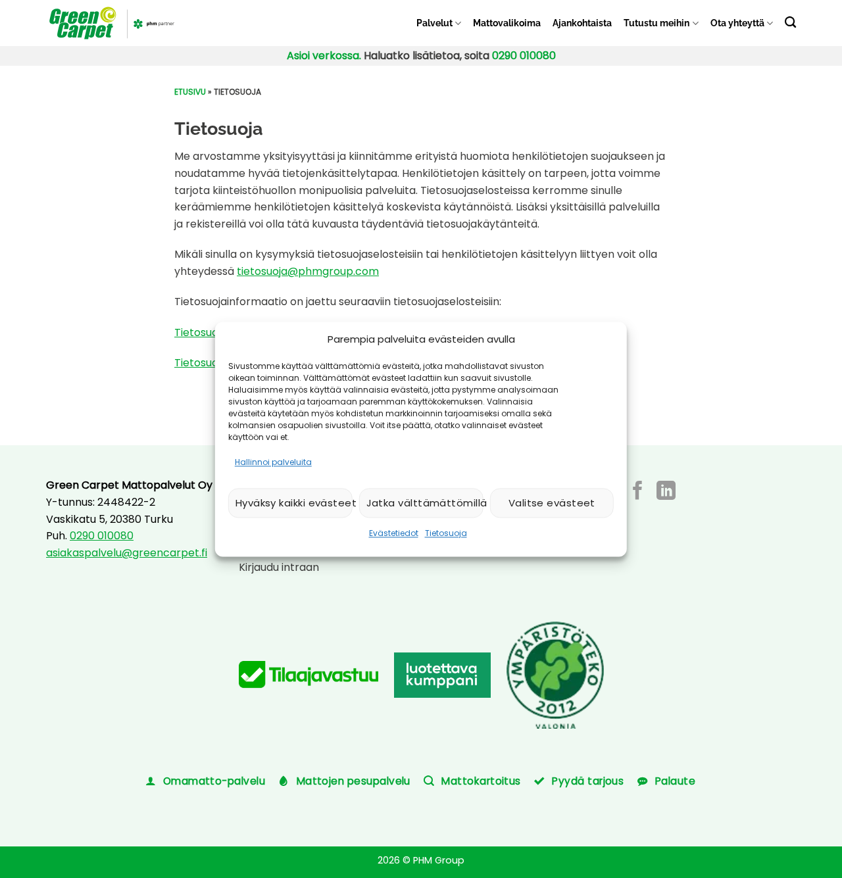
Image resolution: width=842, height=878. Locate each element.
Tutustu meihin (656, 22)
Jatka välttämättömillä (424, 503)
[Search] (790, 22)
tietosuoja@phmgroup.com (308, 271)
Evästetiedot (393, 533)
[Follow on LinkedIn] (666, 491)
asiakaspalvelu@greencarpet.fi (126, 552)
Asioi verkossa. (324, 55)
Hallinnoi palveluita (273, 462)
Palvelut (434, 22)
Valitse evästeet (551, 503)
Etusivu (190, 91)
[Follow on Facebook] (637, 491)
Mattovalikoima (507, 22)
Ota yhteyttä (737, 22)
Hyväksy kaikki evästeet (294, 503)
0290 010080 (524, 55)
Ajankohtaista (582, 22)
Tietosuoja (446, 533)
